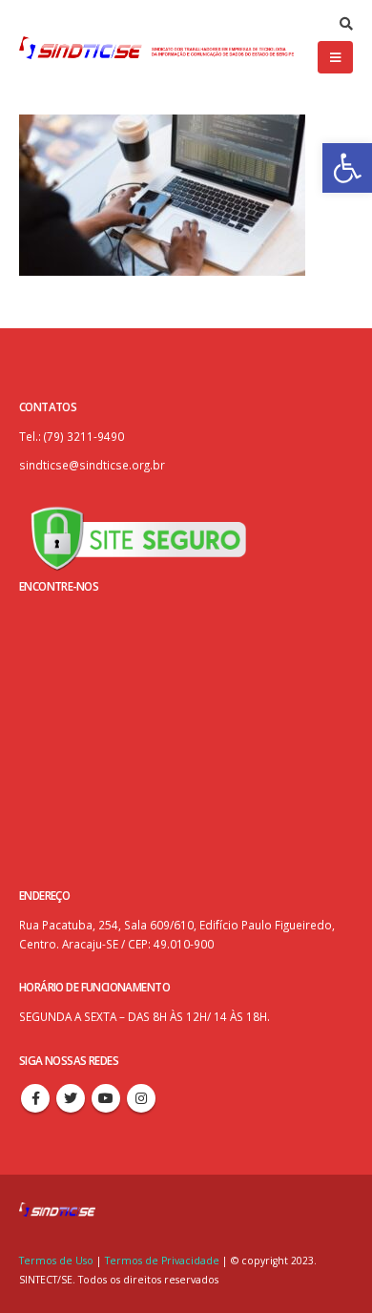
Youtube (106, 1098)
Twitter (70, 1098)
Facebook (35, 1098)
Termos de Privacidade (162, 1260)
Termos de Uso (57, 1260)
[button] (347, 168)
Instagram (141, 1098)
